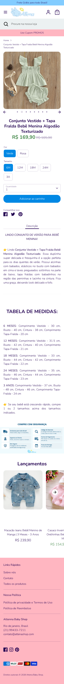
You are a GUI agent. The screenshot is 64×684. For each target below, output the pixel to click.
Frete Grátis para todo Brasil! (32, 2)
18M (33, 168)
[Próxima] (59, 112)
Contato (8, 578)
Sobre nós (9, 572)
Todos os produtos (14, 584)
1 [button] (17, 111)
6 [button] (38, 111)
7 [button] (42, 111)
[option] (32, 80)
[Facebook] (5, 650)
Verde (9, 153)
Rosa (23, 153)
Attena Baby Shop (34, 674)
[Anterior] (4, 112)
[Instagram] (11, 650)
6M (8, 168)
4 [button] (30, 111)
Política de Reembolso (17, 608)
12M (20, 168)
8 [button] (46, 111)
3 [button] (26, 111)
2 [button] (22, 112)
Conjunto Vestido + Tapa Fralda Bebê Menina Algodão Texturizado (28, 46)
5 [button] (34, 111)
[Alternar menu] (5, 12)
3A (8, 177)
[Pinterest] (17, 650)
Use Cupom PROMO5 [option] (32, 32)
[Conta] (48, 11)
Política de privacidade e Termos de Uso (27, 602)
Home (6, 40)
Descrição (32, 226)
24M (45, 168)
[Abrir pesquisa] (6, 24)
